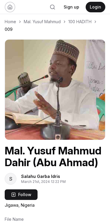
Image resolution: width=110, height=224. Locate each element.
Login (95, 6)
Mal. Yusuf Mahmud (42, 21)
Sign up (71, 6)
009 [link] (9, 29)
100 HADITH (80, 21)
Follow (24, 194)
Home (10, 21)
